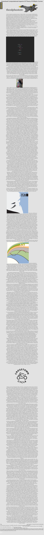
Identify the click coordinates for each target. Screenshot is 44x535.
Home (1, 532)
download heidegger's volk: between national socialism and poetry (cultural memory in (20, 526)
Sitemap (1, 531)
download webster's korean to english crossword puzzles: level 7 (14, 524)
